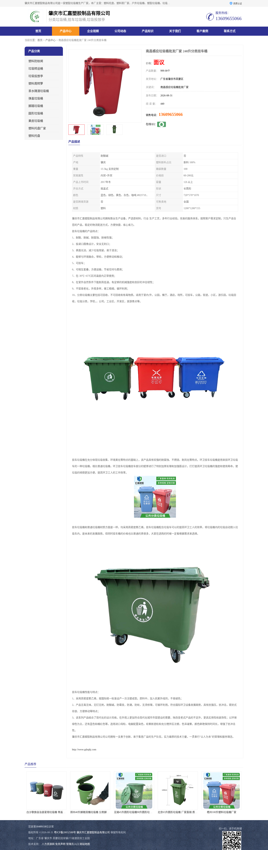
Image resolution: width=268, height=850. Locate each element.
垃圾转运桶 (35, 68)
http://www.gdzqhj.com (84, 749)
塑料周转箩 (35, 83)
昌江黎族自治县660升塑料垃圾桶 (221, 812)
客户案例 (202, 31)
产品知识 (148, 31)
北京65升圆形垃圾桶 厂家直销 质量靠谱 (136, 812)
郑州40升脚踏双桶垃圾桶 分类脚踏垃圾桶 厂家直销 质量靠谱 (60, 812)
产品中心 (65, 31)
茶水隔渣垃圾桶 (38, 91)
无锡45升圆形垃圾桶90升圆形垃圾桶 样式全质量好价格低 (102, 812)
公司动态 (120, 31)
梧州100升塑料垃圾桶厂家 (178, 812)
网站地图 (85, 844)
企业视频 (93, 31)
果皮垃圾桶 (35, 120)
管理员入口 (72, 844)
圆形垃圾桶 (35, 113)
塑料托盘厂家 (37, 128)
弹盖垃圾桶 (35, 98)
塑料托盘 (34, 135)
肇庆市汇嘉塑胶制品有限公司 (93, 832)
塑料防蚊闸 (35, 61)
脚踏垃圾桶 (35, 105)
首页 (38, 31)
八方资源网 (48, 844)
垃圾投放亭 (35, 76)
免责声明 (60, 844)
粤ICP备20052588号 (65, 832)
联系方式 (230, 31)
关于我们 (175, 31)
